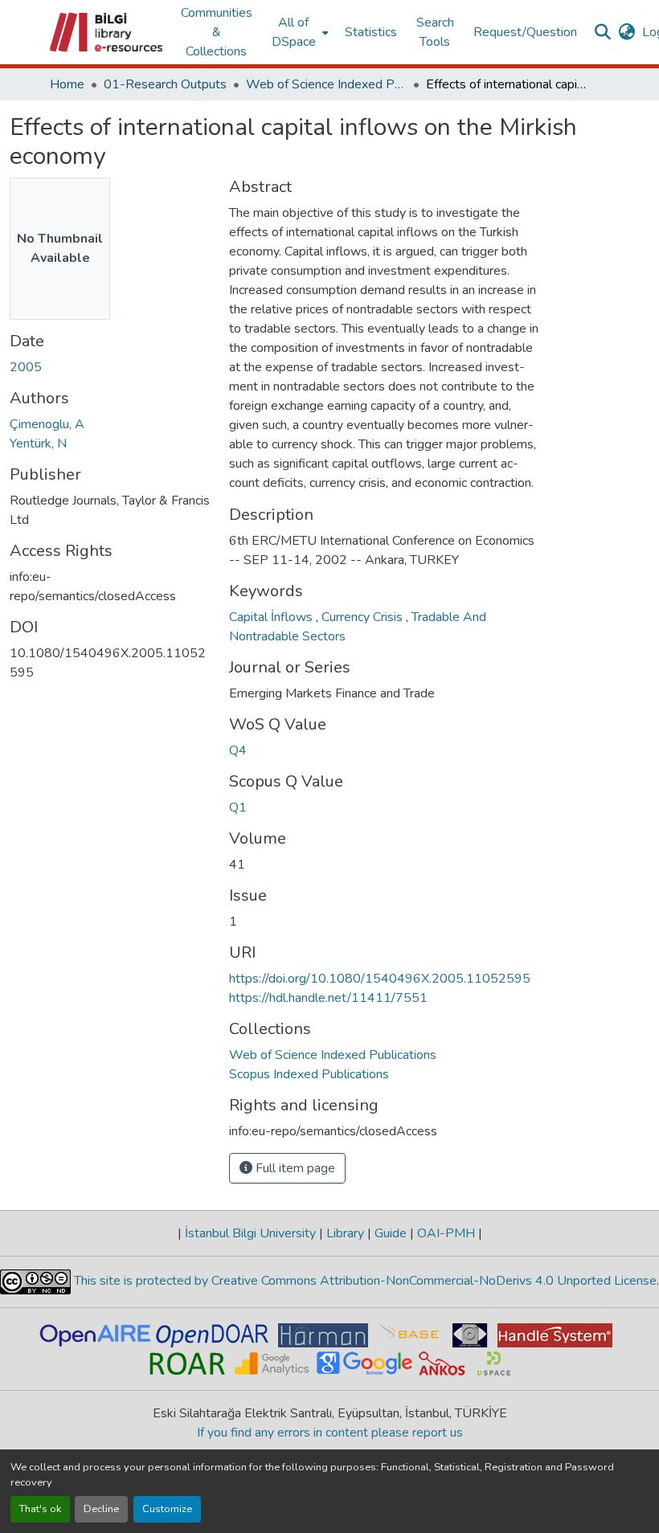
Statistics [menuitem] (371, 32)
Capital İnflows (272, 617)
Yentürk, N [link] (38, 443)
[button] (107, 32)
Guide (390, 1233)
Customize (167, 1509)
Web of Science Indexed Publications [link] (326, 84)
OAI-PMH (446, 1233)
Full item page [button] (293, 1168)
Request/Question (525, 32)
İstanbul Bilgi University (250, 1233)
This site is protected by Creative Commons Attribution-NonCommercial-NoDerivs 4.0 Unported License (364, 1281)
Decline (101, 1509)
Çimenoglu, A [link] (47, 424)
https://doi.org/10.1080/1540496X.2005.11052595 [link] (379, 978)
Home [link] (67, 84)
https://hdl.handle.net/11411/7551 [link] (328, 998)
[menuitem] (298, 32)
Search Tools (435, 32)
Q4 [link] (238, 750)
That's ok (40, 1509)
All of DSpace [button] (294, 32)
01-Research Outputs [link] (165, 84)
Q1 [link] (238, 807)
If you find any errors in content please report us (330, 1432)
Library (345, 1233)
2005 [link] (26, 367)
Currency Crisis (363, 617)
